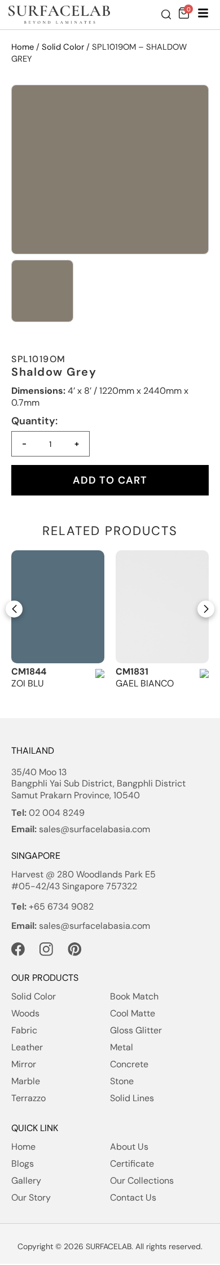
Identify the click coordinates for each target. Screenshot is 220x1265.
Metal (121, 1047)
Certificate (132, 1164)
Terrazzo (28, 1098)
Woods (25, 1013)
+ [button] (76, 443)
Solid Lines (132, 1098)
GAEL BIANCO (145, 683)
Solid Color (63, 47)
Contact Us (133, 1197)
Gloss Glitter (136, 1030)
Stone (122, 1081)
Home (22, 47)
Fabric (24, 1030)
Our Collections (142, 1180)
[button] (14, 609)
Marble (25, 1081)
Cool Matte (132, 1013)
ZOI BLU (27, 683)
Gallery (26, 1180)
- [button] (24, 443)
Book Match (134, 996)
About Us (129, 1147)
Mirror (23, 1064)
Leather (27, 1047)
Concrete (129, 1064)
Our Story (31, 1197)
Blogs (22, 1164)
